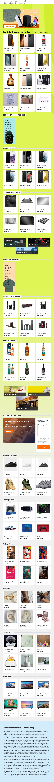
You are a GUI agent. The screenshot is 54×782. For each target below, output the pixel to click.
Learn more (9, 431)
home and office (35, 753)
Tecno (44, 764)
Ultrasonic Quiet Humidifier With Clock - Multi (25, 669)
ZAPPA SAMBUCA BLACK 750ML (42, 377)
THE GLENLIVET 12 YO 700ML (42, 358)
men (27, 743)
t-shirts (23, 744)
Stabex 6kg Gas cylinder (9, 107)
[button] (4, 18)
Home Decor (8, 632)
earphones (36, 768)
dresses (39, 744)
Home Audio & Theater (11, 296)
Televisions (7, 676)
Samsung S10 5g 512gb (25, 88)
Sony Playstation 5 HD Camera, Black (25, 517)
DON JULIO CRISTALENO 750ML (42, 88)
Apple (48, 764)
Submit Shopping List (43, 446)
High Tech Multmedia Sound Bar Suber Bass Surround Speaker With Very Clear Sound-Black (9, 333)
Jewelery (6, 588)
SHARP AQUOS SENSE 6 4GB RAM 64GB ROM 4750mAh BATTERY (25, 48)
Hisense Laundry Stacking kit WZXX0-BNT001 (25, 209)
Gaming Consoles (9, 500)
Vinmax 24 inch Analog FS (42, 713)
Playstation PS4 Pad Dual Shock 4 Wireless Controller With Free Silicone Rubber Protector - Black (9, 517)
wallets (20, 747)
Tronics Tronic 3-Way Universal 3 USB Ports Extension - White (42, 107)
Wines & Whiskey (9, 341)
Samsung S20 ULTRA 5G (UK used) (25, 165)
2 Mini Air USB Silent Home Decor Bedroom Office (25, 649)
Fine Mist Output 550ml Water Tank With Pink (9, 649)
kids (35, 743)
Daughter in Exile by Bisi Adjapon (9, 581)
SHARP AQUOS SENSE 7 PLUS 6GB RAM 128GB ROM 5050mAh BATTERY (9, 68)
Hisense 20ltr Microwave (42, 209)
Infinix (41, 764)
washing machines (26, 756)
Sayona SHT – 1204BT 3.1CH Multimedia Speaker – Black (9, 313)
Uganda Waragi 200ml (41, 48)
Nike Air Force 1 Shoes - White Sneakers (25, 473)
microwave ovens (43, 755)
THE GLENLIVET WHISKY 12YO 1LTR (9, 377)
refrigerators (7, 756)
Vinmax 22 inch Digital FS (9, 713)
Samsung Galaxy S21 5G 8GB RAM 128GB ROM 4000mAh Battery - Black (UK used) (42, 165)
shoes (43, 741)
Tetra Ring (6, 605)
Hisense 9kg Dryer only (9, 209)
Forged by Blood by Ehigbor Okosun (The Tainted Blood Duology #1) (25, 581)
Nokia (34, 764)
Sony (5, 765)
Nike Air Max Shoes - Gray (42, 492)
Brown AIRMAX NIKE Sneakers (9, 492)
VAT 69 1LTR (23, 377)
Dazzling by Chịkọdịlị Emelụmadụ (42, 561)
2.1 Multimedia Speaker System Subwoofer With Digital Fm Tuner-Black (25, 333)
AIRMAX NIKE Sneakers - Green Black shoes (25, 492)
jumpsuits (47, 744)
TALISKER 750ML (8, 358)
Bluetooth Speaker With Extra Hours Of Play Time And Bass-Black (25, 313)
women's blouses (33, 744)
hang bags (15, 747)
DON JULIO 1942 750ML (9, 48)
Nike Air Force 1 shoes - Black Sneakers (42, 473)
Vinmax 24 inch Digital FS (25, 713)
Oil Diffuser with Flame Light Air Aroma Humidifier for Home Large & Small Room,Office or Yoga (9, 669)
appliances (19, 753)
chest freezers (13, 756)
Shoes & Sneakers (10, 456)
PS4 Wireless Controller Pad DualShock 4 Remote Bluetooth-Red (42, 536)
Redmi (11, 765)
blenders (20, 756)
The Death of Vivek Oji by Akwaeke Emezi (9, 561)
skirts (43, 744)
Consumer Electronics (11, 192)
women (30, 743)
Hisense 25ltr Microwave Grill (9, 229)
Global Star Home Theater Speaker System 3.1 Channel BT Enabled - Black (42, 313)
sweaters (47, 741)
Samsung (38, 764)
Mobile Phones (8, 148)
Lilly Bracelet (23, 625)
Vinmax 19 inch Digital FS (25, 693)
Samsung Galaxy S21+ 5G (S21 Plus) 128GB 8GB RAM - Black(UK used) (9, 185)
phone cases (30, 768)
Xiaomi (8, 765)
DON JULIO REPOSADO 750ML (9, 88)
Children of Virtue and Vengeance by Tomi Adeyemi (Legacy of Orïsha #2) (42, 581)
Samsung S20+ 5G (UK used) (9, 165)
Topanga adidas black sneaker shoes (9, 473)
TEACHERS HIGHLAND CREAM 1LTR (25, 358)
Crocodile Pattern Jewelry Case (42, 625)
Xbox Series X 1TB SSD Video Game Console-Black (42, 517)
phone (30, 759)
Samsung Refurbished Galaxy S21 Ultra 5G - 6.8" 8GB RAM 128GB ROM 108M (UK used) (25, 185)
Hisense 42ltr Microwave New (25, 229)
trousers (27, 744)
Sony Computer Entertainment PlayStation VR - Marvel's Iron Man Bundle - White (9, 536)
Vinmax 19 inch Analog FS (9, 693)
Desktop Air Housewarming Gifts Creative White (42, 649)
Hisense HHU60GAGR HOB (42, 229)
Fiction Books (8, 544)
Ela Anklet (39, 605)
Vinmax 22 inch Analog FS (42, 693)
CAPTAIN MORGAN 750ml (25, 68)
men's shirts (18, 744)
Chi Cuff (6, 625)
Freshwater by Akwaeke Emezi (25, 561)
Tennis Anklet (23, 605)
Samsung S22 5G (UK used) (42, 68)
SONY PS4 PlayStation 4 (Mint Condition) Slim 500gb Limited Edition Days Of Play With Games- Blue (25, 536)
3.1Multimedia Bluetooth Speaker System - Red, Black (42, 333)
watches (6, 747)
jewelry (5, 743)
